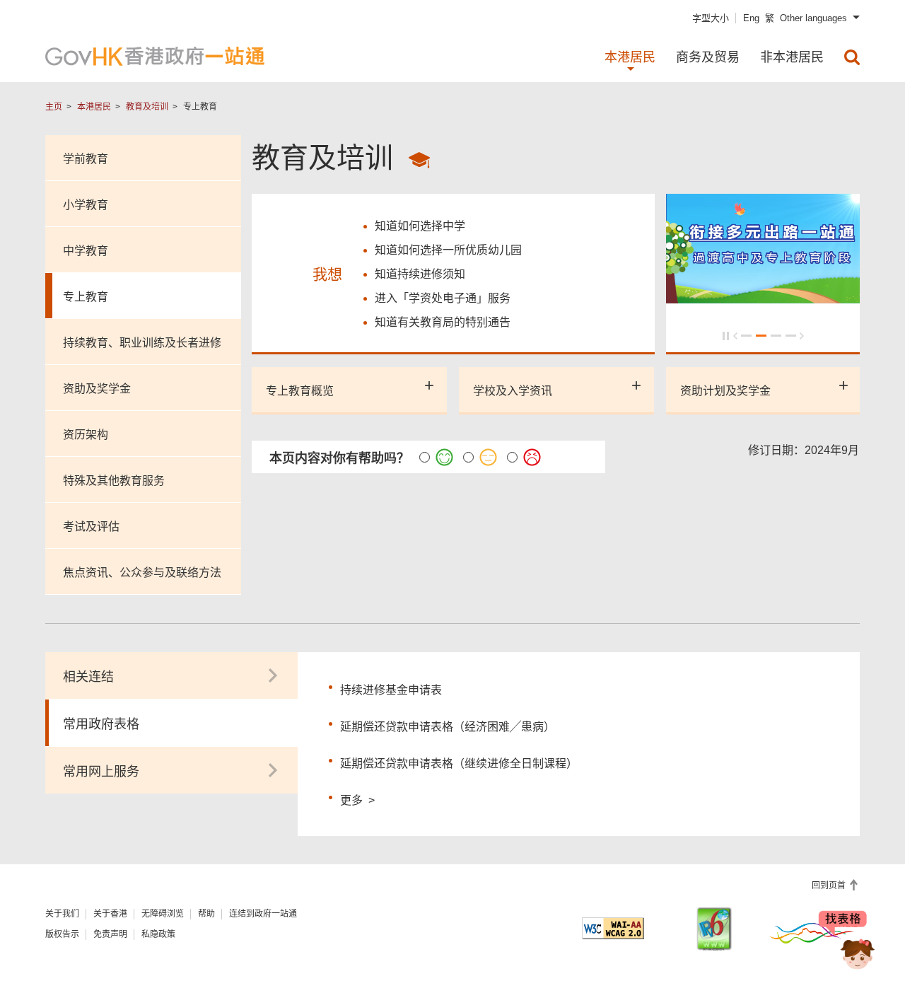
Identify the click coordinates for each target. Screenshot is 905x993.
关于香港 (110, 914)
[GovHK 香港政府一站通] (154, 56)
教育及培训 (147, 107)
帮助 (206, 914)
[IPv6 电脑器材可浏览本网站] (714, 929)
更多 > (357, 798)
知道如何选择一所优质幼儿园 (448, 250)
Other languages (813, 18)
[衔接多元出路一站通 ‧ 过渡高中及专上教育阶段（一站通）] (763, 297)
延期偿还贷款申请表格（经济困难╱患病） (447, 727)
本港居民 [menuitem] (630, 57)
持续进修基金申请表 (391, 690)
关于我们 (62, 914)
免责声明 (110, 934)
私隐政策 (158, 934)
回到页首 (830, 885)
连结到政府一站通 (263, 914)
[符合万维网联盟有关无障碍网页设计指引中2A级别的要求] (613, 928)
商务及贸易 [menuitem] (708, 57)
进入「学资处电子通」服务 (442, 298)
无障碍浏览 (162, 914)
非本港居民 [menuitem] (792, 57)
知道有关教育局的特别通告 (442, 322)
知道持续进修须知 (420, 274)
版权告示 (62, 934)
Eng (751, 18)
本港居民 (94, 107)
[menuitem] (852, 57)
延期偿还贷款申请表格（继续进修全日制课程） (459, 763)
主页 (53, 107)
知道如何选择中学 (420, 226)
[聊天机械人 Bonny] (847, 942)
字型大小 (710, 18)
